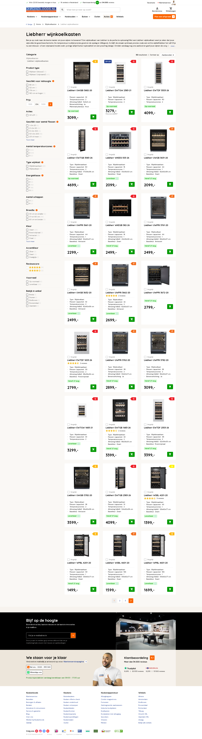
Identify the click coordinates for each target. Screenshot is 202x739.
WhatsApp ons (36, 672)
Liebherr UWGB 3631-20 (156, 157)
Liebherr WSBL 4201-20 (156, 495)
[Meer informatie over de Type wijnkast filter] (42, 162)
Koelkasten (105, 711)
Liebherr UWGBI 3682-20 (79, 90)
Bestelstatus (157, 11)
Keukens (31, 16)
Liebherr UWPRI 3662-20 (118, 292)
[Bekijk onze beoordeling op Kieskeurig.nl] (157, 668)
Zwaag (140, 720)
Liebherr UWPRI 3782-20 (156, 360)
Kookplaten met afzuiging (111, 714)
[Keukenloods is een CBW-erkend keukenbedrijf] (118, 731)
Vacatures (151, 3)
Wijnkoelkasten (50, 24)
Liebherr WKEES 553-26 (117, 157)
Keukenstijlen (68, 720)
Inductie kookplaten (108, 708)
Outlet (97, 16)
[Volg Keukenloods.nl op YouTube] (47, 731)
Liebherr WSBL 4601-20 (117, 562)
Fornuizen (104, 702)
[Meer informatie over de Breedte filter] (36, 210)
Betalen (29, 705)
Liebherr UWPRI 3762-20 (118, 360)
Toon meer (30, 140)
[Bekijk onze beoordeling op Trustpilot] (135, 668)
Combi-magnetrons (108, 699)
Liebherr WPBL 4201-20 (79, 562)
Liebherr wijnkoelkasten (37, 61)
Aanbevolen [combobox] (167, 55)
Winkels (119, 16)
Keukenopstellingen (71, 717)
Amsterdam (143, 699)
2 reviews (121, 296)
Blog (27, 714)
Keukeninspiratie (70, 714)
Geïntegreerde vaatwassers (111, 705)
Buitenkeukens (69, 696)
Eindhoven (142, 702)
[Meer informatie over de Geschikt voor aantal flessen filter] (57, 122)
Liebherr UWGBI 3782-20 (79, 495)
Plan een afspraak (163, 16)
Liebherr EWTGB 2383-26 (118, 495)
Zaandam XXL (143, 717)
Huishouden (70, 16)
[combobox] (90, 9)
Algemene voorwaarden (74, 734)
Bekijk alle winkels (145, 723)
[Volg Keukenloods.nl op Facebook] (44, 731)
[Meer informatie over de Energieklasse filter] (42, 175)
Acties (107, 16)
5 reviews (160, 498)
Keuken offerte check (72, 699)
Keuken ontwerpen (71, 705)
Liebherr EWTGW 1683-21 (80, 427)
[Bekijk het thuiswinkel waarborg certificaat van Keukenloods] (106, 731)
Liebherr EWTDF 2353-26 (156, 427)
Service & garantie (33, 711)
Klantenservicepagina (74, 661)
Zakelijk (29, 723)
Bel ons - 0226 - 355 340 (40, 667)
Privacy (49, 734)
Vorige (30, 24)
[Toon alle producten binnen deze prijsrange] (50, 104)
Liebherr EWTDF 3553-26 (156, 90)
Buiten (85, 16)
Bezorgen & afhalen (33, 702)
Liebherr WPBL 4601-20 (156, 562)
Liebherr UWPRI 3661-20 (79, 225)
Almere (141, 696)
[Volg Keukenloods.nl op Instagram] (40, 731)
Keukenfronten (69, 711)
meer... (173, 46)
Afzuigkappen (106, 696)
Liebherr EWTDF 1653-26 (79, 360)
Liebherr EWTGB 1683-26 (118, 427)
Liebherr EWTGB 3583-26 (79, 157)
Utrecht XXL (142, 714)
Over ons (29, 717)
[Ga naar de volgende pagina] (131, 600)
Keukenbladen (69, 708)
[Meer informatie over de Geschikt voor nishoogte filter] (53, 81)
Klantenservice (165, 3)
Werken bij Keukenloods (35, 720)
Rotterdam (142, 708)
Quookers (104, 717)
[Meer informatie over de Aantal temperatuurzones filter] (54, 146)
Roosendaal (142, 705)
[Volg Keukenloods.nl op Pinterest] (36, 731)
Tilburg (141, 711)
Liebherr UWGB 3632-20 (79, 292)
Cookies (59, 734)
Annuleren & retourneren (35, 708)
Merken (103, 723)
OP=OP (108, 62)
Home (38, 24)
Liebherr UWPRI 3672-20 (156, 292)
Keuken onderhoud (71, 702)
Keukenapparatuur (49, 16)
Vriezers (104, 720)
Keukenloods (32, 693)
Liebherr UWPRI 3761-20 (156, 225)
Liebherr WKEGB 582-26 (118, 225)
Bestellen (29, 699)
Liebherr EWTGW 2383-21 (118, 90)
